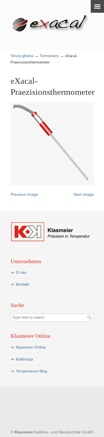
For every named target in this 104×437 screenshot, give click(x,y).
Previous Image (24, 194)
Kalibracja (24, 359)
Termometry (49, 56)
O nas (21, 272)
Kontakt (22, 284)
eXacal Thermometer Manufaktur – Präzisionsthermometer (52, 22)
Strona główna (22, 56)
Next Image (83, 194)
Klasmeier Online (31, 347)
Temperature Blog (31, 371)
